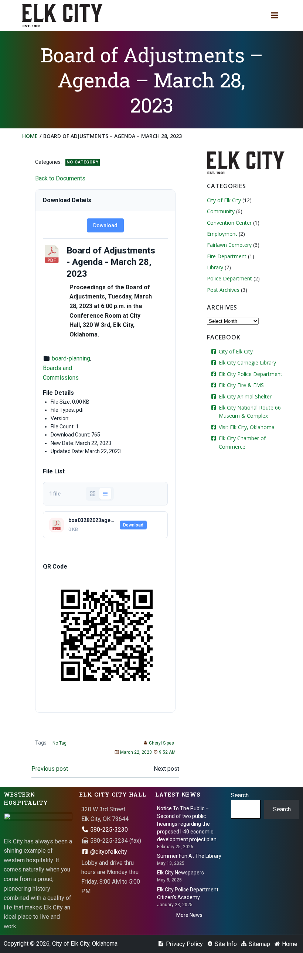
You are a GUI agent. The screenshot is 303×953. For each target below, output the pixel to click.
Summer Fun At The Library (189, 856)
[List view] (105, 494)
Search (240, 795)
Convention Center (229, 222)
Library (215, 267)
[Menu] (274, 15)
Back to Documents (60, 178)
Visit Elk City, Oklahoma (247, 427)
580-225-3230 (108, 829)
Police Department (229, 278)
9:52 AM (167, 752)
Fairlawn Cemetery (229, 244)
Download (105, 225)
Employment (222, 233)
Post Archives (223, 289)
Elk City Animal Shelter (245, 396)
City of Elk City (224, 200)
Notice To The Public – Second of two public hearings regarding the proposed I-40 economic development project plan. (187, 823)
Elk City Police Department (250, 373)
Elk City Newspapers (180, 873)
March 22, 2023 (136, 752)
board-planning (71, 358)
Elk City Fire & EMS (241, 385)
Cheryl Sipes (161, 743)
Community (221, 211)
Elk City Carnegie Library (247, 362)
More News (189, 915)
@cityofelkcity (108, 851)
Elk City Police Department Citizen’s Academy (187, 893)
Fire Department (226, 256)
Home (30, 135)
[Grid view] (93, 494)
